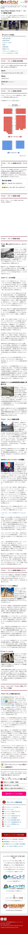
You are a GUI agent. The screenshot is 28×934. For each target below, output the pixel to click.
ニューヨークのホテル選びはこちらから (13, 846)
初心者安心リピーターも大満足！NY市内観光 (14, 844)
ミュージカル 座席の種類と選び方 (12, 820)
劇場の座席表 (6, 40)
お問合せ (9, 923)
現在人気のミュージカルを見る (14, 793)
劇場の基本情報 (6, 38)
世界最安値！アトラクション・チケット (13, 841)
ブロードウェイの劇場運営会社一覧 (12, 822)
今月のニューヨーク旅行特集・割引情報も (13, 839)
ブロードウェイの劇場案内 (10, 817)
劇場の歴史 (5, 46)
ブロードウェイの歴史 (9, 813)
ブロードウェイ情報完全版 (14, 802)
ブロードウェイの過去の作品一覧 (12, 815)
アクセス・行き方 (7, 42)
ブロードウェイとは (9, 809)
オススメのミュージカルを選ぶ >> (12, 807)
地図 (4, 44)
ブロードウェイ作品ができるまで (12, 811)
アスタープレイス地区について (10, 51)
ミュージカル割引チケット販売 (10, 53)
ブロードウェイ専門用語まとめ (11, 824)
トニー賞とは (7, 826)
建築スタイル (6, 49)
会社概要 (3, 923)
